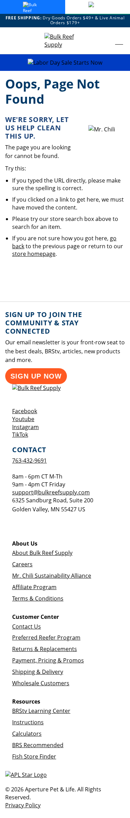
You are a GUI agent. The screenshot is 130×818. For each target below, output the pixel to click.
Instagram (25, 427)
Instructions (28, 722)
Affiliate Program (34, 587)
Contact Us (26, 626)
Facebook (24, 411)
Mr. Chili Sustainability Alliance (51, 575)
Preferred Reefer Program (46, 637)
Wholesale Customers (40, 683)
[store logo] (65, 41)
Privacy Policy (23, 805)
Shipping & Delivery (37, 672)
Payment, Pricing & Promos (48, 660)
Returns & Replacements (44, 649)
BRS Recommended (37, 745)
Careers (22, 564)
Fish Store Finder (34, 756)
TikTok (20, 434)
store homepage (33, 254)
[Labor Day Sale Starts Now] (65, 63)
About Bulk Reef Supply (42, 553)
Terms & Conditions (37, 598)
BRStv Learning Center (41, 711)
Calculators (27, 733)
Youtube (23, 419)
